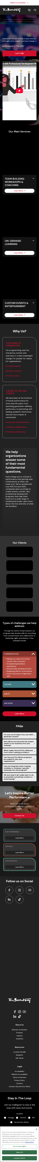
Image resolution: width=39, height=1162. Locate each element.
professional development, (15, 806)
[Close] (36, 1129)
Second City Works (21, 1122)
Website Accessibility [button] (19, 1074)
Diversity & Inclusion (19, 1030)
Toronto (23, 1118)
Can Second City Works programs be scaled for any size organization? (18, 759)
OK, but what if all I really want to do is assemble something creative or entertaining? (19, 777)
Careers (20, 1036)
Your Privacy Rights (19, 1146)
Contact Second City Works (19, 1086)
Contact (19, 1083)
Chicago (11, 1118)
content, (28, 806)
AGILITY (7, 694)
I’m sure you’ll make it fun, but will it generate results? (18, 736)
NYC (33, 1118)
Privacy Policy (19, 1080)
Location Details (19, 1052)
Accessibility (19, 1071)
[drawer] (34, 10)
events (19, 809)
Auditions (19, 1039)
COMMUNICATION (11, 654)
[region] (19, 1144)
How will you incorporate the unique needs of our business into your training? (19, 743)
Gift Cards (19, 1058)
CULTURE (7, 684)
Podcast (19, 1033)
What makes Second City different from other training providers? (18, 751)
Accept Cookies (19, 1158)
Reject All (19, 1152)
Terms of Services (19, 1077)
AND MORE (8, 703)
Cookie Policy (29, 1142)
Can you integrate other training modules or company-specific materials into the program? (17, 768)
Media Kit (19, 1055)
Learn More (18, 191)
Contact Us (19, 816)
